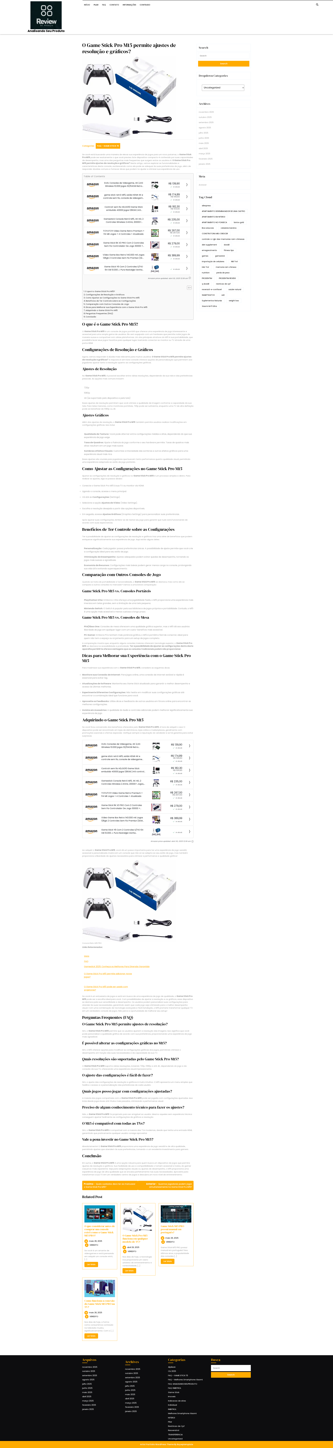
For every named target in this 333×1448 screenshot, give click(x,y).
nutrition (206, 272)
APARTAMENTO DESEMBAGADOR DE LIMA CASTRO (223, 211)
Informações (129, 5)
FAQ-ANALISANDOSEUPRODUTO (182, 1383)
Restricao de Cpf (176, 1426)
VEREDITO (93, 1245)
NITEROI (171, 1417)
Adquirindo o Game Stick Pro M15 (102, 310)
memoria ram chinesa (226, 267)
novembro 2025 (206, 112)
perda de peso (223, 272)
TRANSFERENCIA (175, 1434)
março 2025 (204, 153)
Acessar (203, 184)
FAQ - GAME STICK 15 (108, 145)
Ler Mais (92, 1265)
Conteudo (145, 5)
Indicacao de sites (177, 1400)
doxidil (226, 244)
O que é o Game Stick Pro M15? (100, 291)
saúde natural (235, 289)
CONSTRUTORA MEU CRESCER (215, 233)
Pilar (96, 5)
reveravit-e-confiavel (212, 289)
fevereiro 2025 (206, 158)
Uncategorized (175, 1438)
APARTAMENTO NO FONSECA (214, 222)
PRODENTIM (207, 278)
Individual (172, 1405)
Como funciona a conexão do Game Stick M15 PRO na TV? (99, 1304)
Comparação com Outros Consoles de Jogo (107, 304)
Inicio (86, 956)
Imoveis (171, 1396)
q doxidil (205, 284)
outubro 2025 (205, 117)
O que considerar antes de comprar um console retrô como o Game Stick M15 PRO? (99, 1230)
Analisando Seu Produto (46, 31)
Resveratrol (173, 1430)
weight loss (234, 300)
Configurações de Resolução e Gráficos (105, 294)
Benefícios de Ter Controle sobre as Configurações (111, 301)
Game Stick (173, 1392)
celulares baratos (228, 228)
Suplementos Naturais (212, 300)
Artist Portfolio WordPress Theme (157, 1444)
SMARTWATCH (208, 295)
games (205, 256)
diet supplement (209, 244)
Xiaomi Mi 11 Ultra (209, 306)
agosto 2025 (205, 127)
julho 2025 (203, 132)
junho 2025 (204, 138)
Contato (114, 5)
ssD (223, 295)
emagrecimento (209, 250)
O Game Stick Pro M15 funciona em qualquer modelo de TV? (135, 1239)
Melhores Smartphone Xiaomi (182, 1413)
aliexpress (206, 205)
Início (87, 5)
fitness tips (229, 250)
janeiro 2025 (204, 164)
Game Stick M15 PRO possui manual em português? (172, 1229)
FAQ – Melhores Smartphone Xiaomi (185, 1379)
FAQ (104, 5)
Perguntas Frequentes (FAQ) (99, 313)
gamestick (220, 256)
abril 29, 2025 (133, 1247)
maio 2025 (204, 143)
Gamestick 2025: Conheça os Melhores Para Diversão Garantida (116, 966)
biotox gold (239, 222)
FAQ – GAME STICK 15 (178, 1375)
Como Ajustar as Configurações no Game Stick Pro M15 (113, 297)
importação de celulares (213, 261)
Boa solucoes (208, 228)
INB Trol (234, 261)
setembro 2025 (206, 122)
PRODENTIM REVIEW (227, 278)
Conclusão (91, 316)
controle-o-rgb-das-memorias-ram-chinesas (223, 239)
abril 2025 (203, 148)
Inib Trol (205, 267)
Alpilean (172, 1367)
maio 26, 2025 (95, 1241)
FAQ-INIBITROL (174, 1388)
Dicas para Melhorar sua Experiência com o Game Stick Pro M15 (116, 307)
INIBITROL (172, 1409)
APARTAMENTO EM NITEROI (213, 216)
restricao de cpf (223, 284)
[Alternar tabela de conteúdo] (188, 287)
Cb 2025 (172, 1371)
